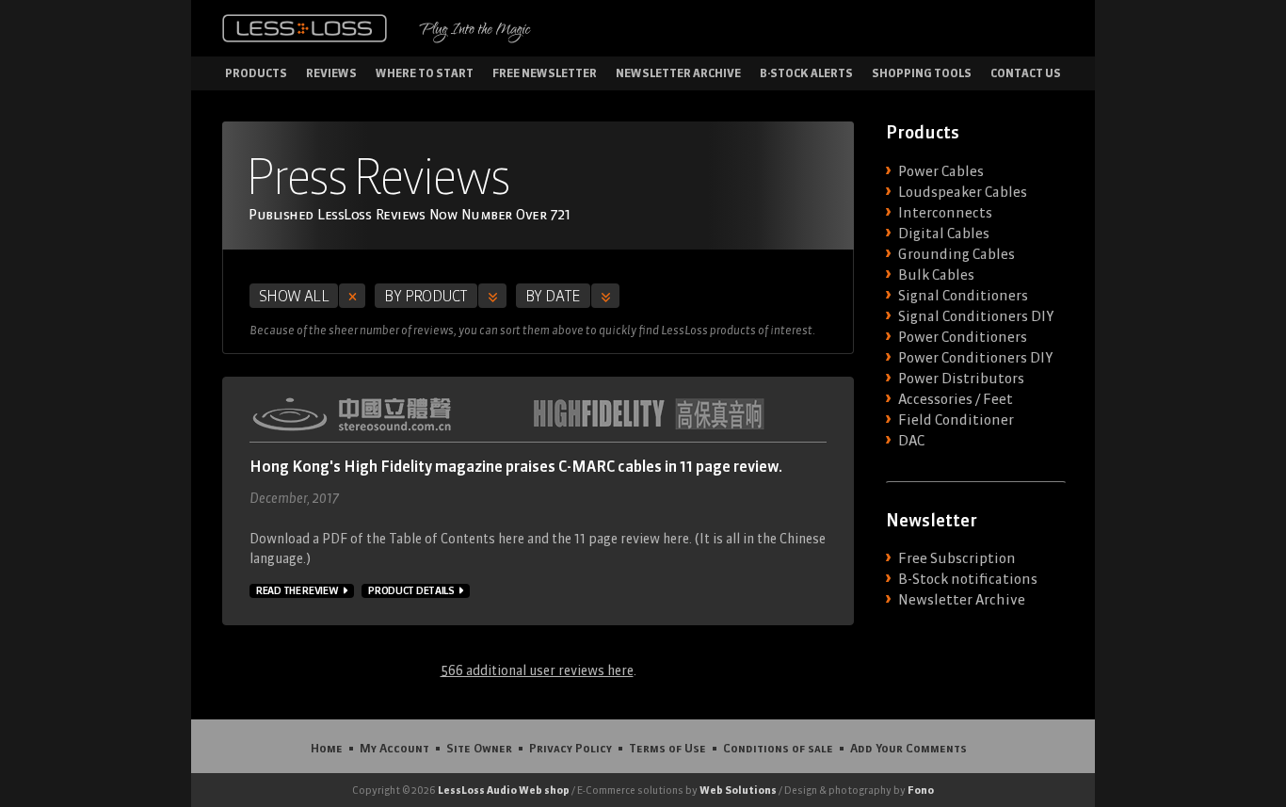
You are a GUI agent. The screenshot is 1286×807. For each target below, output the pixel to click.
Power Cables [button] (941, 171)
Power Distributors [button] (961, 378)
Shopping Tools (922, 73)
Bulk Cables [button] (936, 274)
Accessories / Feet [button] (955, 399)
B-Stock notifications (967, 579)
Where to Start (425, 73)
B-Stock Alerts (806, 73)
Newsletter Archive (678, 73)
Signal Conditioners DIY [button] (975, 316)
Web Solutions (738, 790)
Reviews (331, 73)
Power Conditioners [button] (962, 337)
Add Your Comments (908, 747)
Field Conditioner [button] (956, 420)
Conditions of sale (778, 747)
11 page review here (631, 538)
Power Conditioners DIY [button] (975, 357)
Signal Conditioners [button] (963, 295)
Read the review (297, 590)
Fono (921, 790)
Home (327, 747)
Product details (411, 590)
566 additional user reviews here (537, 670)
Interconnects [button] (945, 212)
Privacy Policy (570, 747)
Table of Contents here (456, 538)
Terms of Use (667, 747)
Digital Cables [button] (943, 233)
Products (256, 73)
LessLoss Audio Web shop (504, 790)
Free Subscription (957, 558)
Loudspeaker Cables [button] (962, 192)
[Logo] (304, 28)
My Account (394, 747)
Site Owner (479, 747)
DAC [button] (911, 440)
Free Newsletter (544, 73)
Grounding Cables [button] (956, 254)
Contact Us (1025, 73)
